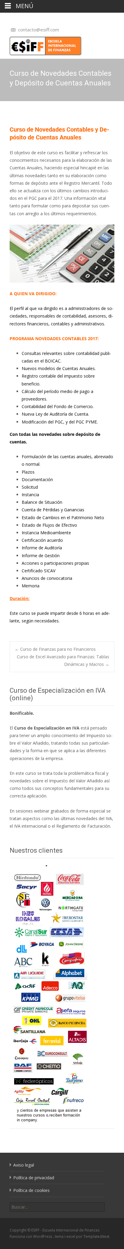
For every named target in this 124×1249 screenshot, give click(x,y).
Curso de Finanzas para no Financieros (55, 649)
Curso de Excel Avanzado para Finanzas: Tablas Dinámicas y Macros (63, 660)
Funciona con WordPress (31, 1236)
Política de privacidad (33, 1177)
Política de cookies (31, 1190)
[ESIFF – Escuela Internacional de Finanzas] (40, 44)
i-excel (70, 1236)
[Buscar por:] (57, 1207)
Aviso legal (23, 1165)
